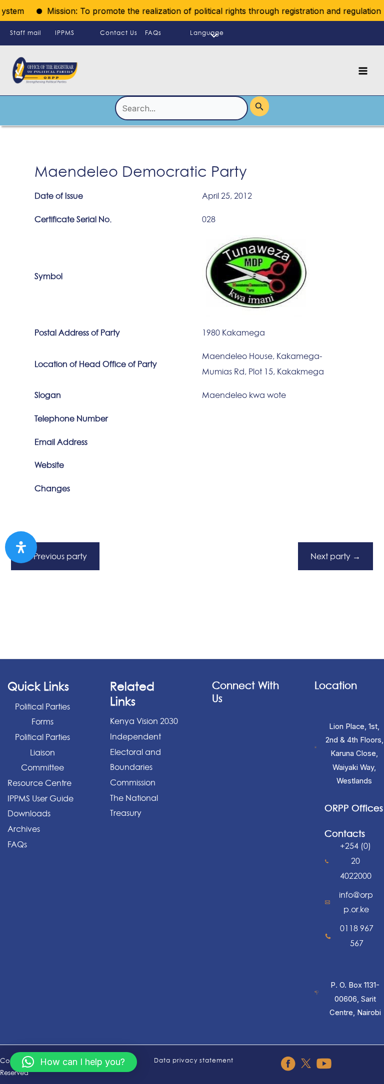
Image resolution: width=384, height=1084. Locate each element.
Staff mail (25, 32)
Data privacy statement (194, 1060)
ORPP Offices (353, 807)
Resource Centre (40, 783)
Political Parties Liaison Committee (42, 752)
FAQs (153, 32)
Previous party (55, 556)
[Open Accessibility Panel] (21, 547)
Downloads (29, 813)
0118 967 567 (357, 935)
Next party (335, 556)
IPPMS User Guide (41, 798)
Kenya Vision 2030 (144, 721)
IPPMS (64, 32)
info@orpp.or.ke (356, 902)
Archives (24, 829)
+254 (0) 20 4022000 (356, 860)
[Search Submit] (259, 106)
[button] (73, 1062)
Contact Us (119, 32)
